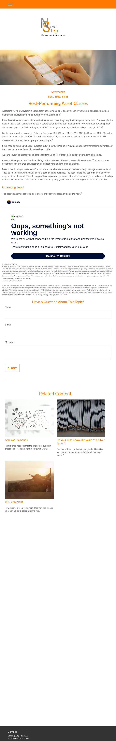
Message (9, 342)
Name (8, 307)
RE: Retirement (14, 502)
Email (8, 324)
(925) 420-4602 (21, 735)
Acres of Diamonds (16, 440)
